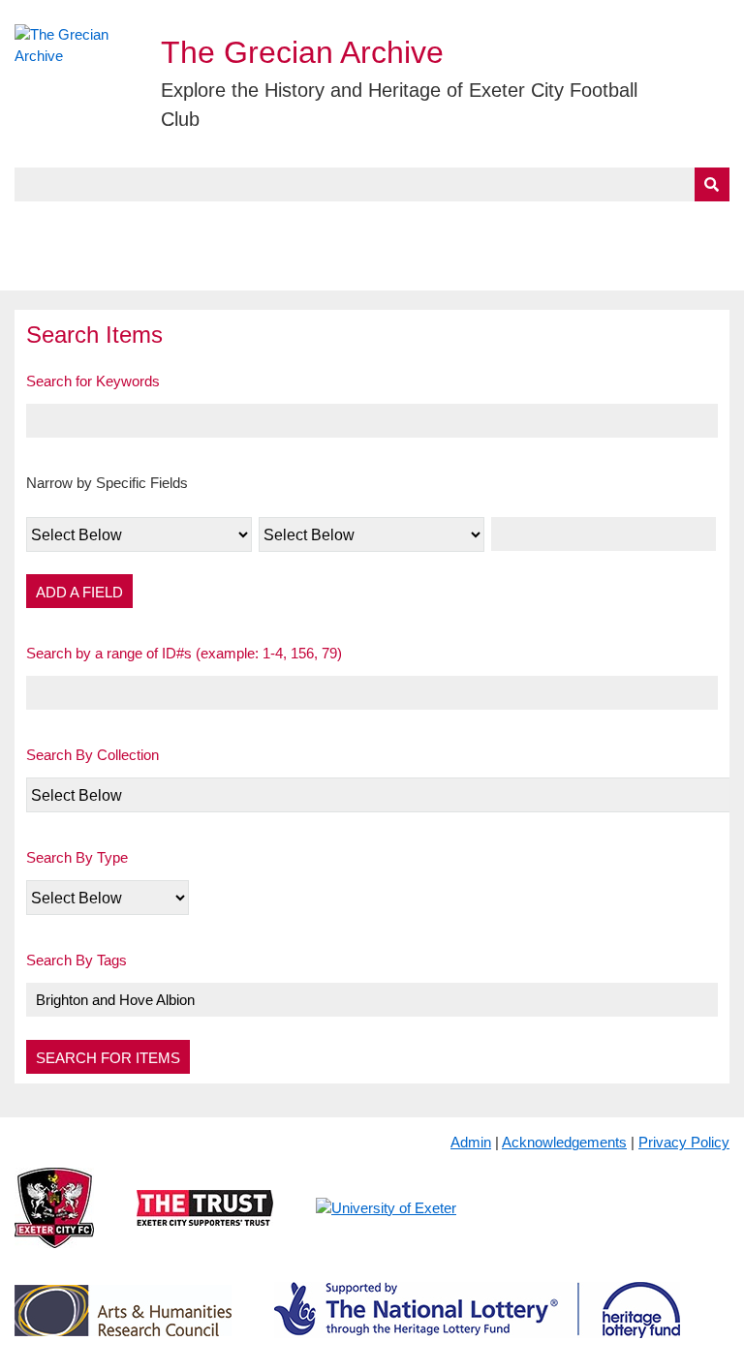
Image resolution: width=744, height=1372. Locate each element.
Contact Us (636, 223)
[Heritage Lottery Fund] (477, 1326)
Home (36, 223)
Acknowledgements (564, 1142)
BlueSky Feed (66, 268)
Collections (215, 223)
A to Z (328, 223)
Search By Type (77, 857)
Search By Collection (92, 755)
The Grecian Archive (302, 52)
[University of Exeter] (386, 1223)
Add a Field (79, 592)
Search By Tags (76, 960)
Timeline (529, 223)
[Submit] (712, 184)
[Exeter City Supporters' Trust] (205, 1223)
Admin (470, 1142)
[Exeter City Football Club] (54, 1223)
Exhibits (423, 223)
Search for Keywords (93, 381)
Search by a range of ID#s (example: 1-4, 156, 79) (184, 653)
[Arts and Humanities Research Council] (123, 1326)
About (111, 223)
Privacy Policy (683, 1142)
